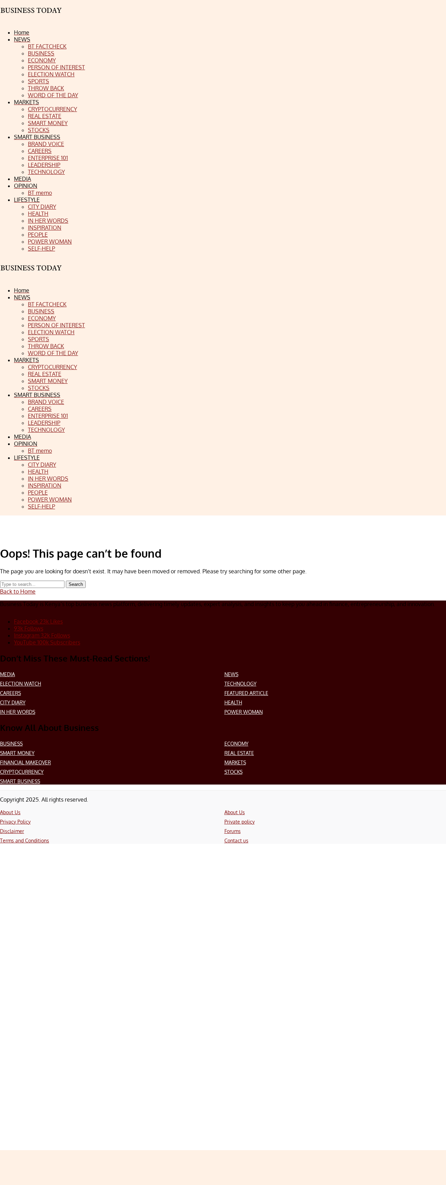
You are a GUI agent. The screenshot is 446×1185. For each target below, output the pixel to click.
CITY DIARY (12, 702)
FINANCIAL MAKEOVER (25, 762)
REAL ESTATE (239, 753)
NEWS (231, 674)
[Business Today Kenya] (31, 274)
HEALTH (233, 702)
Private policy (239, 822)
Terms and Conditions (24, 840)
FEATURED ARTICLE (246, 693)
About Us (10, 812)
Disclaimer (12, 831)
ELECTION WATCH (20, 684)
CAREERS (10, 693)
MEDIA (7, 674)
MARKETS (235, 762)
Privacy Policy (15, 822)
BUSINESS (11, 744)
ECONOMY (236, 744)
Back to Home (18, 591)
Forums (232, 831)
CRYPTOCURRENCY (22, 772)
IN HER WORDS (17, 712)
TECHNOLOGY (240, 684)
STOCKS (233, 772)
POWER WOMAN (243, 712)
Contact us (236, 840)
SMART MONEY (17, 753)
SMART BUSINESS (20, 781)
